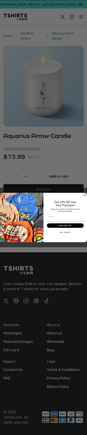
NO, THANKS (65, 232)
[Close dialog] (84, 195)
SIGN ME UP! (65, 225)
